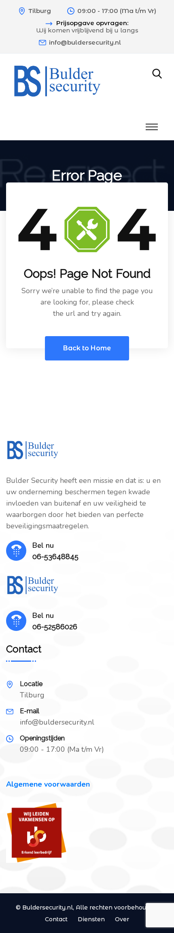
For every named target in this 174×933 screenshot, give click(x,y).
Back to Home (87, 348)
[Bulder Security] (57, 82)
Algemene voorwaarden (48, 784)
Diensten (91, 919)
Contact (56, 919)
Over (122, 919)
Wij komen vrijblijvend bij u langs (87, 30)
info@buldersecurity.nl (85, 42)
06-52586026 (54, 627)
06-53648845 (55, 556)
